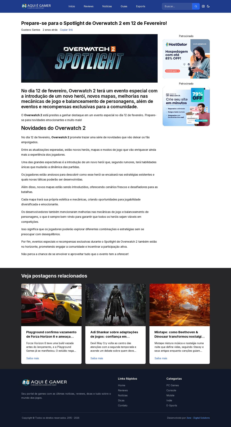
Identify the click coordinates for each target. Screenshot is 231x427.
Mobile (170, 395)
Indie (169, 400)
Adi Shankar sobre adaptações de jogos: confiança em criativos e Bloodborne (114, 336)
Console (171, 390)
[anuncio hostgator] (186, 59)
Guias (124, 6)
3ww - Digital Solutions (198, 417)
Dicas (121, 400)
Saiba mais (32, 358)
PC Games (172, 385)
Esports (140, 6)
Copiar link (66, 29)
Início (72, 6)
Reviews (89, 6)
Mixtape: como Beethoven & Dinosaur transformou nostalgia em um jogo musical (178, 336)
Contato (122, 405)
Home (121, 385)
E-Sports (171, 405)
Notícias (107, 6)
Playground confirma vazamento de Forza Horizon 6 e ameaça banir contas (51, 336)
